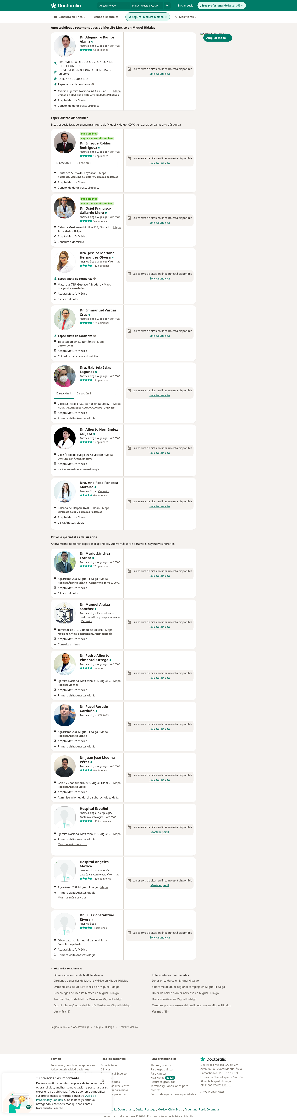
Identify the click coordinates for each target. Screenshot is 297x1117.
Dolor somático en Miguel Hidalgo (174, 999)
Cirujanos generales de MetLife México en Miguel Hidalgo (91, 980)
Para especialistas (162, 1069)
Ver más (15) (62, 1011)
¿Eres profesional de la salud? (220, 5)
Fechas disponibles (105, 17)
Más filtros (186, 17)
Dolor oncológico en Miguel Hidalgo (175, 980)
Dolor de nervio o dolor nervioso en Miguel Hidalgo (185, 993)
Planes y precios (161, 1065)
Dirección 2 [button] (83, 163)
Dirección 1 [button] (63, 163)
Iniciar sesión (186, 5)
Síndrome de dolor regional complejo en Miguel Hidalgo (188, 987)
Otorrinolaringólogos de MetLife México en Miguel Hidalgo (92, 1005)
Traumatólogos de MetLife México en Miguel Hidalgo (88, 999)
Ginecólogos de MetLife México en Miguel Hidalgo (86, 993)
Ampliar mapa (216, 38)
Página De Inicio (60, 1027)
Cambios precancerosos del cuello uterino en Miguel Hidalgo (191, 1005)
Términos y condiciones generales (73, 1065)
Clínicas (106, 1069)
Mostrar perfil (160, 832)
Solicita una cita (160, 74)
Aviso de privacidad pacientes (70, 1069)
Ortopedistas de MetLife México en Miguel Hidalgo (87, 987)
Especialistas (109, 1065)
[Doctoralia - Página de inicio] (72, 5)
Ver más (114, 46)
